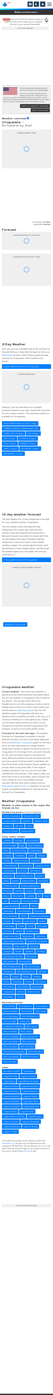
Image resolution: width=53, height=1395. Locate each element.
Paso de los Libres (31, 816)
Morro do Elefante (11, 1057)
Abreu (29, 826)
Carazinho (35, 861)
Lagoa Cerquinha (28, 1076)
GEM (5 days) (10, 439)
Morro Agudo (31, 1026)
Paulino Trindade (11, 831)
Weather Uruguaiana (23, 742)
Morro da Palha (27, 1047)
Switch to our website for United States (34, 106)
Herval (6, 896)
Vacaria (20, 992)
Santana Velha (28, 831)
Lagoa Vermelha (10, 906)
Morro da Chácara (11, 1041)
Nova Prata (39, 911)
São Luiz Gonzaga (32, 967)
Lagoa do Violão (10, 1132)
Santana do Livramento (37, 941)
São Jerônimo (9, 961)
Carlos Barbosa (10, 866)
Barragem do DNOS (12, 1071)
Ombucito (27, 821)
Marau (34, 906)
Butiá (6, 851)
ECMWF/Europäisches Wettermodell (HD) (21, 428)
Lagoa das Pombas (11, 1101)
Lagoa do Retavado (12, 1127)
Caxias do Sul (26, 866)
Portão (21, 926)
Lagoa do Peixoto (11, 1122)
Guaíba (40, 891)
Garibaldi (7, 891)
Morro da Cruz (28, 1041)
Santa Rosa (41, 936)
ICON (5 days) (10, 444)
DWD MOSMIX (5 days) (13, 454)
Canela (31, 856)
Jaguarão (15, 901)
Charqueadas (9, 871)
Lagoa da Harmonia (30, 1086)
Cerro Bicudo (9, 1006)
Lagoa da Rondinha (12, 1096)
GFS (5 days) (33, 433)
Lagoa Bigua (29, 1071)
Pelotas (42, 921)
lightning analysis (26, 710)
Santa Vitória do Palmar (14, 941)
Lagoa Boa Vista (10, 1076)
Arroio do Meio (10, 845)
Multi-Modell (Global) (30, 449)
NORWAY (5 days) (28, 444)
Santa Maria (27, 936)
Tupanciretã (37, 987)
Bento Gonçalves (35, 845)
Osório (23, 916)
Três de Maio (22, 987)
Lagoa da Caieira (11, 1086)
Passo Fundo (30, 921)
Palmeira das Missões (39, 916)
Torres (6, 982)
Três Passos (9, 987)
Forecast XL (23, 786)
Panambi (7, 921)
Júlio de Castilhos (30, 901)
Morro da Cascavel (30, 1036)
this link (27, 1151)
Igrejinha (30, 896)
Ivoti (5, 901)
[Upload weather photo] (30, 4)
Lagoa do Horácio (31, 1106)
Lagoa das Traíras (30, 1101)
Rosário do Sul (32, 931)
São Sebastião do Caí (26, 972)
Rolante (19, 931)
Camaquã (7, 856)
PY (9, 3)
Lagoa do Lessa (27, 1111)
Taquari (26, 977)
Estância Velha (28, 881)
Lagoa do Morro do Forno (14, 1116)
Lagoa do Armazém (12, 1106)
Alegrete (7, 840)
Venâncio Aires (33, 992)
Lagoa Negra (9, 1081)
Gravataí (18, 891)
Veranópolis (9, 997)
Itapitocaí (7, 826)
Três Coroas (40, 982)
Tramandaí (17, 982)
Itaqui (46, 896)
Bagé (22, 845)
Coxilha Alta (25, 1021)
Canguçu (41, 856)
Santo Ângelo (20, 946)
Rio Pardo (8, 931)
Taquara (15, 977)
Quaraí (30, 926)
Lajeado (24, 906)
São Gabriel (31, 956)
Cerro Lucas (41, 1011)
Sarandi (18, 951)
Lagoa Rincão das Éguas (28, 1081)
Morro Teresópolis (11, 1036)
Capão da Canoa (20, 861)
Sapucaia (7, 951)
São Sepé (42, 972)
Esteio (6, 881)
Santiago (7, 946)
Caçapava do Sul (42, 866)
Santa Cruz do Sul (11, 936)
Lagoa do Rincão (30, 1127)
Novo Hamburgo (10, 916)
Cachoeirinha (35, 851)
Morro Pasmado (10, 1031)
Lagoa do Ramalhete (30, 1122)
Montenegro (9, 911)
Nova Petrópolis (24, 911)
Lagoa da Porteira (11, 1091)
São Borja (41, 951)
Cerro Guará (26, 1011)
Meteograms (8, 786)
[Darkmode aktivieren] (36, 4)
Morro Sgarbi (26, 1031)
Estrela (16, 881)
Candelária (19, 856)
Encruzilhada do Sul (24, 876)
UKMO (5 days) (10, 449)
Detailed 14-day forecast (15, 624)
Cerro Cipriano (42, 1006)
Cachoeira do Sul (19, 851)
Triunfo (29, 982)
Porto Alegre (9, 926)
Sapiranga (34, 946)
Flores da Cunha (10, 886)
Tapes (6, 977)
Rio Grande (42, 926)
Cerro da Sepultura (30, 1016)
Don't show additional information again (26, 1205)
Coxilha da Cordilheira (13, 1026)
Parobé (18, 921)
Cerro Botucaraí (25, 1006)
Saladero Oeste (40, 821)
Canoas (7, 861)
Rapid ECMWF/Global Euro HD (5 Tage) (20, 423)
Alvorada (18, 840)
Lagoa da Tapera (31, 1096)
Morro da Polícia (35, 1052)
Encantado (8, 876)
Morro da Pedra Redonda (14, 1052)
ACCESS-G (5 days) (27, 439)
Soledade (29, 951)
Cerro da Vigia (10, 1021)
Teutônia (36, 977)
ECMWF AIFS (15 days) (14, 433)
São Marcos (8, 972)
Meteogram (7, 355)
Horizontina (18, 896)
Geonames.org (8, 1143)
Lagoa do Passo (35, 1116)
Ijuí (39, 896)
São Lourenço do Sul (12, 967)
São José (19, 826)
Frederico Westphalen (30, 886)
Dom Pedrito (35, 871)
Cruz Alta (22, 871)
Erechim (40, 876)
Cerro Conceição (10, 1011)
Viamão (20, 997)
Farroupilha (43, 881)
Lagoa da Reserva (30, 1091)
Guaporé (29, 891)
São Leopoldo (24, 961)
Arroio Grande (32, 840)
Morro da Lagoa (10, 1047)
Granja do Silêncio (11, 821)
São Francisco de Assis (13, 956)
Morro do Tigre (10, 1062)
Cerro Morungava (11, 1016)
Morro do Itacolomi (30, 1057)
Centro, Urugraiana (12, 816)
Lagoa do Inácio (10, 1111)
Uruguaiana (8, 992)
